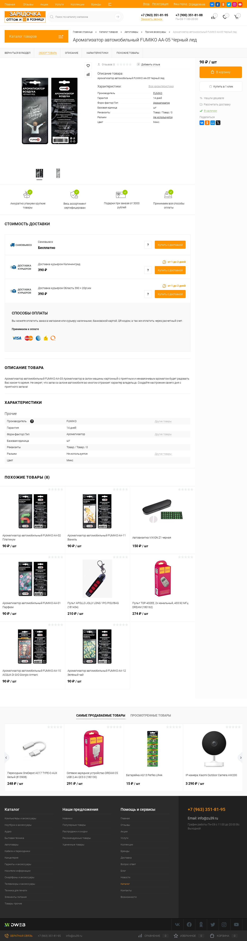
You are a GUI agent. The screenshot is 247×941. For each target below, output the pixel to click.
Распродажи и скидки (75, 831)
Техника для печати (16, 890)
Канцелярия (11, 857)
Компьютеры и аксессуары (20, 818)
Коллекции (77, 4)
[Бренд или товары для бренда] (32, 421)
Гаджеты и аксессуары (18, 864)
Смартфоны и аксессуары (19, 877)
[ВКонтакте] (202, 122)
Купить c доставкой (170, 244)
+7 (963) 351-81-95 (49, 935)
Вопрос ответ (128, 864)
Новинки (67, 818)
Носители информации (17, 870)
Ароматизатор (161, 102)
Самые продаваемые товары (100, 715)
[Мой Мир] (212, 122)
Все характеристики (161, 86)
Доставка (126, 857)
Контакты (126, 890)
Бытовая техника (14, 838)
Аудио (8, 831)
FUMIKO (157, 93)
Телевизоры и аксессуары (20, 883)
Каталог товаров (23, 36)
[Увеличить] (49, 110)
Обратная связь (21, 935)
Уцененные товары (73, 844)
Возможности (129, 897)
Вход (146, 3)
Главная (10, 4)
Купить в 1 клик (223, 86)
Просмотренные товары (150, 715)
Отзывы (28, 4)
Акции (44, 4)
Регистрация (160, 3)
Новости (125, 877)
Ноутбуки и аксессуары (18, 824)
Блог (123, 870)
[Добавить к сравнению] (88, 74)
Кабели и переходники (17, 851)
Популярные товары (74, 824)
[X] (218, 122)
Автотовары (12, 844)
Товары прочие (13, 903)
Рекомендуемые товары (77, 838)
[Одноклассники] (207, 122)
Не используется (163, 117)
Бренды (96, 4)
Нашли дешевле (214, 98)
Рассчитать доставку (217, 104)
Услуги (59, 4)
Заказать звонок (151, 19)
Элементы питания (16, 897)
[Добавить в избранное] (88, 65)
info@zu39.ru (208, 818)
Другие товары (163, 421)
